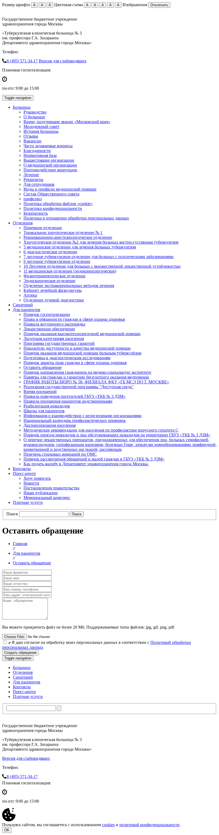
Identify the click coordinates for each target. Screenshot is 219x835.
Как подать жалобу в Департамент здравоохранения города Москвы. (86, 464)
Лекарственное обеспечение (49, 329)
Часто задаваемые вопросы (48, 145)
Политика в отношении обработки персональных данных (76, 218)
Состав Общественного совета (51, 194)
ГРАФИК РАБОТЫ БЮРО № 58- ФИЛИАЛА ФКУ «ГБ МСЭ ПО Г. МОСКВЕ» (96, 382)
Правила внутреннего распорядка (54, 324)
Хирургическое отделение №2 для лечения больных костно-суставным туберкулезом (101, 242)
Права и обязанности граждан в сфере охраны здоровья (74, 319)
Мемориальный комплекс (47, 497)
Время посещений (40, 391)
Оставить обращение (43, 367)
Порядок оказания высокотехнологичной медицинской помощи (82, 333)
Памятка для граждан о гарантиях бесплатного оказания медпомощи (86, 377)
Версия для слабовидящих (63, 61)
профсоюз (33, 199)
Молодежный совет (41, 126)
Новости (31, 483)
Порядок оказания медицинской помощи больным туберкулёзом (82, 353)
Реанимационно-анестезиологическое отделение (68, 237)
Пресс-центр (24, 473)
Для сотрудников (39, 184)
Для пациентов (26, 309)
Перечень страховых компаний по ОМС (60, 454)
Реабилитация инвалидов (47, 406)
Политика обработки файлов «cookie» (58, 203)
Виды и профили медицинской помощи (60, 189)
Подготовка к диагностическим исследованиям (67, 358)
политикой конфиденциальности (149, 824)
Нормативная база (40, 155)
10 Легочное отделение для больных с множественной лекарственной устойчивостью (102, 266)
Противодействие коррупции (50, 170)
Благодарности (37, 150)
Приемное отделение (43, 227)
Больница (21, 107)
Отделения (23, 223)
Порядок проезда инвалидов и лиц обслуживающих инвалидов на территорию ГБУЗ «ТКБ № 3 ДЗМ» (117, 435)
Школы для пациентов (44, 411)
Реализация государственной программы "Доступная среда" (79, 386)
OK (6, 830)
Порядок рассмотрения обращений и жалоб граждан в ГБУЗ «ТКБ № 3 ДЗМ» (94, 459)
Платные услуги (28, 502)
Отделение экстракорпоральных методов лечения (69, 285)
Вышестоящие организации (49, 160)
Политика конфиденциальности (53, 208)
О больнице (34, 117)
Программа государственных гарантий (59, 343)
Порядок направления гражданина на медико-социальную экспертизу (87, 372)
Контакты (22, 468)
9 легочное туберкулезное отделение (57, 261)
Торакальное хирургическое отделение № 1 (63, 232)
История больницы (41, 131)
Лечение (31, 174)
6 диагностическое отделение (50, 252)
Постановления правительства (51, 488)
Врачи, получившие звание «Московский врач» (67, 121)
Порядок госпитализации (47, 314)
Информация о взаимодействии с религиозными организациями (83, 415)
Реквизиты (33, 179)
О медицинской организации (50, 165)
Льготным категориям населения (54, 338)
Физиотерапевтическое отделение (54, 276)
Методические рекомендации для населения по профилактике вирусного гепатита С (101, 430)
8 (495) (22, 61)
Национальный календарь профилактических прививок (75, 420)
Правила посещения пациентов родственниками (68, 401)
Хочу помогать (37, 478)
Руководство (35, 112)
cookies (108, 824)
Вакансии (32, 141)
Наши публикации (41, 492)
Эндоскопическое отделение (49, 280)
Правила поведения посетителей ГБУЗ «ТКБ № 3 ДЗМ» (75, 396)
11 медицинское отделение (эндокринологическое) (70, 271)
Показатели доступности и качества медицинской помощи (77, 348)
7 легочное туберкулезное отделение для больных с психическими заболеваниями (99, 256)
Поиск (12, 514)
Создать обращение (20, 653)
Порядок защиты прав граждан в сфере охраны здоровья (75, 362)
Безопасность (36, 213)
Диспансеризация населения (50, 425)
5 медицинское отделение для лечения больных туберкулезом (80, 247)
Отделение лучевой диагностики (54, 300)
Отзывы (31, 136)
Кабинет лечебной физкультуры (53, 290)
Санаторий (23, 305)
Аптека (30, 295)
